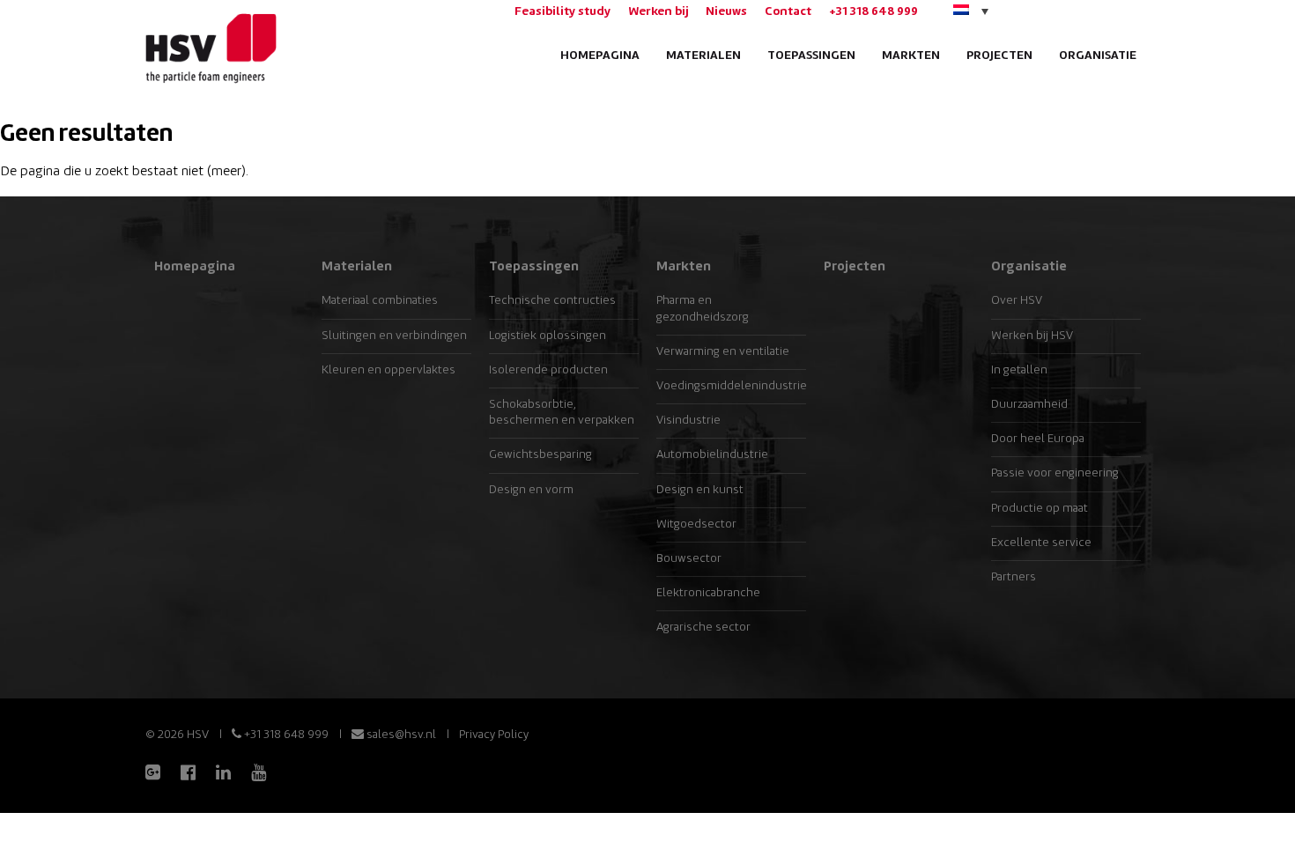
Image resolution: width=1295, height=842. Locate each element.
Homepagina (600, 56)
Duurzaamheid (1029, 404)
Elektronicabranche (708, 593)
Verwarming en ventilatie (722, 352)
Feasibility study (562, 12)
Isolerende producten (548, 370)
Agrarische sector (703, 627)
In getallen (1019, 370)
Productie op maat (1039, 508)
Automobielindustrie (712, 455)
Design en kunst (700, 490)
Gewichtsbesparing (540, 455)
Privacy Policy (494, 735)
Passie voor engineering (1055, 473)
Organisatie (1097, 56)
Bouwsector (689, 559)
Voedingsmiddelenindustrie (731, 386)
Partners (1013, 577)
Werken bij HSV (1032, 336)
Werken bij (658, 12)
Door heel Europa (1037, 439)
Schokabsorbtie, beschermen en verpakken (561, 412)
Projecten (999, 56)
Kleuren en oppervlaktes (388, 370)
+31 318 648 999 (873, 12)
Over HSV (1016, 301)
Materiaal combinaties (380, 301)
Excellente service (1041, 543)
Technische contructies (552, 301)
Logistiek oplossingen (547, 336)
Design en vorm (531, 490)
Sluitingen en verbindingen (394, 336)
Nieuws (726, 12)
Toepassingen (811, 56)
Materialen (703, 56)
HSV (209, 49)
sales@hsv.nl (400, 735)
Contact (788, 12)
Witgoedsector (696, 524)
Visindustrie (688, 420)
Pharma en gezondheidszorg (702, 308)
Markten (911, 56)
